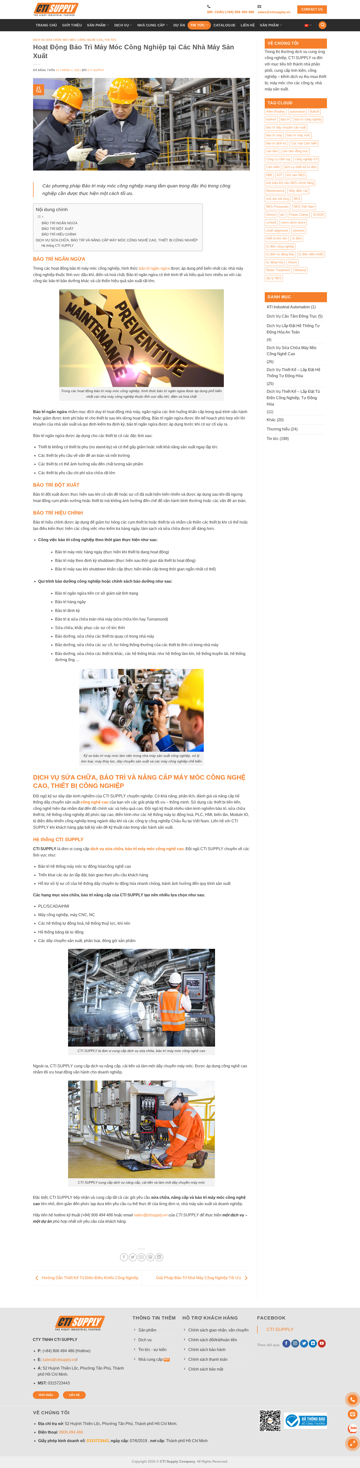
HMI (269, 175)
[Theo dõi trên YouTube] (322, 1343)
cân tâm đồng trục (295, 151)
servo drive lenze (293, 222)
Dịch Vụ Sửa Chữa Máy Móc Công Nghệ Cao (68, 39)
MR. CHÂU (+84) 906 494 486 (230, 12)
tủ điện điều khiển (311, 254)
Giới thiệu (72, 25)
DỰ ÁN (179, 25)
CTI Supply (96, 70)
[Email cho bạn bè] (142, 1257)
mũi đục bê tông (277, 199)
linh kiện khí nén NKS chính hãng (290, 183)
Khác (271, 420)
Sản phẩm (96, 25)
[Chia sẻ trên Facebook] (124, 1257)
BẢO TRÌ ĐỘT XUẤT (58, 229)
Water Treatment (278, 270)
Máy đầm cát (298, 191)
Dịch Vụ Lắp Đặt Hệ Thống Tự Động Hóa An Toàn (293, 329)
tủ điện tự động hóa (280, 254)
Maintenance (275, 191)
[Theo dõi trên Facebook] (286, 1343)
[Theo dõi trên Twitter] (304, 1343)
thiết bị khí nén (276, 238)
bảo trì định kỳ (276, 143)
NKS (297, 199)
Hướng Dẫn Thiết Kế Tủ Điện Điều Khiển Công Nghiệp (89, 1278)
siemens (299, 230)
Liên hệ (248, 25)
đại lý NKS (273, 278)
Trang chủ (46, 25)
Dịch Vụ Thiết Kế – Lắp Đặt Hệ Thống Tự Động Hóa (293, 373)
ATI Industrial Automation (288, 307)
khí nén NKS (296, 175)
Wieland (300, 270)
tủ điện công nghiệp (280, 246)
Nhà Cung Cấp (151, 25)
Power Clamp (298, 214)
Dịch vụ (121, 25)
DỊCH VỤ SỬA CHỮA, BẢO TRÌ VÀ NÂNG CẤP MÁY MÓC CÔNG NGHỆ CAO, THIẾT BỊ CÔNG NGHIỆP (117, 240)
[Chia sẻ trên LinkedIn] (159, 1257)
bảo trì (285, 119)
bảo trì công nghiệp (308, 119)
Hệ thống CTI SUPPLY (57, 245)
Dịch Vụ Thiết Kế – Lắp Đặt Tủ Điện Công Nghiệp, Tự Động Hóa (293, 397)
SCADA (318, 214)
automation (297, 111)
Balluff (314, 111)
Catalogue (225, 25)
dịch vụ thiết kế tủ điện (300, 167)
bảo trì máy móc (298, 135)
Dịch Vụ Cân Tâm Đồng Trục (292, 316)
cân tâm (272, 151)
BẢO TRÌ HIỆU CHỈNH (59, 234)
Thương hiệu (278, 429)
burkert (271, 119)
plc (282, 214)
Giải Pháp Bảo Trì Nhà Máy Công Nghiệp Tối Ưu (199, 1278)
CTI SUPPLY (280, 1329)
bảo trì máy (274, 135)
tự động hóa (274, 262)
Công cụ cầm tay (278, 159)
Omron (271, 214)
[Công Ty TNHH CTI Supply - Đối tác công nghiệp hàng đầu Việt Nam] (56, 9)
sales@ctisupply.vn (274, 12)
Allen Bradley (275, 111)
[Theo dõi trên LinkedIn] (313, 1343)
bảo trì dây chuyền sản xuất (286, 127)
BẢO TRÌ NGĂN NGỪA (59, 223)
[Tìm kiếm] (322, 25)
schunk (271, 222)
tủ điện (296, 238)
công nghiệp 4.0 (306, 159)
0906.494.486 (71, 1432)
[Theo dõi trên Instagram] (295, 1343)
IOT (279, 175)
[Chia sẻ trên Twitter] (133, 1257)
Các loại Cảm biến (304, 143)
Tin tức (197, 25)
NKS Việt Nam (304, 206)
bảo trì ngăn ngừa (154, 268)
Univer (292, 262)
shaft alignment (277, 230)
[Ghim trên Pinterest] (150, 1257)
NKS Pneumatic (277, 206)
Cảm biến (273, 167)
